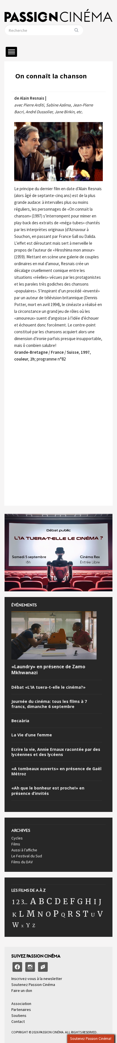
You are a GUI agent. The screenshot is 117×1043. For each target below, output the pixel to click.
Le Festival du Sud (26, 855)
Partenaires (21, 1009)
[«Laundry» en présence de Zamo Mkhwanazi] (54, 636)
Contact (18, 1021)
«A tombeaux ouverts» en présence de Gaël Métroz (56, 771)
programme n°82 (51, 359)
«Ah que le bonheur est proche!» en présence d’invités (47, 791)
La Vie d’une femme (31, 735)
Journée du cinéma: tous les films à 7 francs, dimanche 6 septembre (49, 704)
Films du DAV (22, 861)
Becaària (20, 720)
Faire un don (21, 990)
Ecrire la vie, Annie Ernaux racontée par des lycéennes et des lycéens (55, 752)
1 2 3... (20, 902)
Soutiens (18, 1015)
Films (15, 844)
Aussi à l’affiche (24, 850)
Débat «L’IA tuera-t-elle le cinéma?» (48, 687)
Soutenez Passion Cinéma (33, 984)
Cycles (17, 838)
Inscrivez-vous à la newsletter (36, 978)
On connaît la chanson (51, 76)
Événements (24, 607)
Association (21, 1003)
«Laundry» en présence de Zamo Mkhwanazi (48, 670)
